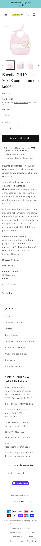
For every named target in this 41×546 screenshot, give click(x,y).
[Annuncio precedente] (4, 3)
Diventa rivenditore (14, 366)
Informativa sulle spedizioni (22, 537)
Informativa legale (17, 541)
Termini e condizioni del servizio (20, 341)
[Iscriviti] (33, 473)
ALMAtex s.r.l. (26, 403)
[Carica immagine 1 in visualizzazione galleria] (10, 65)
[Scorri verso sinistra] (2, 65)
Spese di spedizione (21, 102)
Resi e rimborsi (12, 335)
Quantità (6, 122)
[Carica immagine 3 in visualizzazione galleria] (30, 65)
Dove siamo (10, 360)
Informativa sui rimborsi (16, 347)
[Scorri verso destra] (38, 65)
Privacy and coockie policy (17, 353)
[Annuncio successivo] (36, 3)
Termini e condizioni (14, 322)
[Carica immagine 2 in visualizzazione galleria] (20, 65)
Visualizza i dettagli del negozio (19, 157)
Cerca (7, 316)
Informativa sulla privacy (22, 528)
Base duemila (15, 520)
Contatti (8, 328)
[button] (6, 14)
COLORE (5, 109)
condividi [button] (9, 293)
